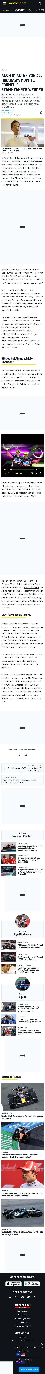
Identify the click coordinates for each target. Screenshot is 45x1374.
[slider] (22, 469)
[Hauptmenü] (4, 3)
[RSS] (35, 1297)
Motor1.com (22, 1315)
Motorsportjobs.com (22, 1318)
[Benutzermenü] (40, 3)
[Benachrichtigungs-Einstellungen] (25, 754)
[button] (22, 456)
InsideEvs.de (22, 1311)
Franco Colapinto (31, 587)
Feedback (22, 1337)
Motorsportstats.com (22, 1326)
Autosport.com (22, 1322)
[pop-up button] (36, 473)
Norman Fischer (7, 110)
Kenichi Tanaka (7, 113)
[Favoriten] (41, 112)
